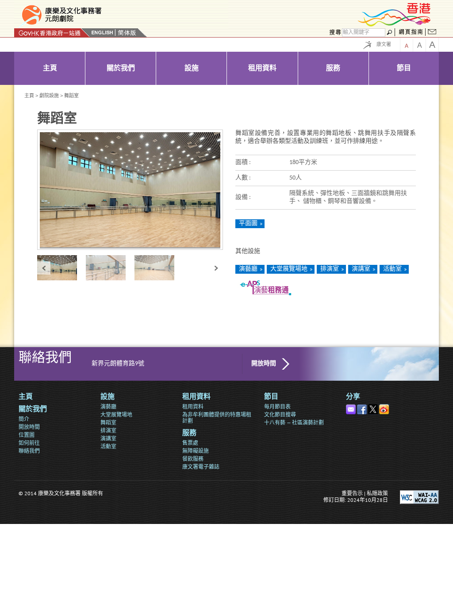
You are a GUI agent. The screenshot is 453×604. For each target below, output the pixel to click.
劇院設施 (49, 95)
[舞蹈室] (61, 267)
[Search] (334, 32)
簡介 (24, 419)
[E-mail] (351, 407)
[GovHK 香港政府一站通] (52, 32)
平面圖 (248, 223)
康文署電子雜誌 (200, 466)
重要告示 (352, 493)
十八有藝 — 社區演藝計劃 (294, 422)
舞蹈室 (108, 422)
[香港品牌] (395, 25)
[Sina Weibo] (384, 407)
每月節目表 (277, 406)
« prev (43, 267)
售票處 (190, 443)
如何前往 (29, 443)
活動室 (392, 269)
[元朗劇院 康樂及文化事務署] (121, 15)
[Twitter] (373, 407)
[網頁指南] (411, 32)
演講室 (361, 269)
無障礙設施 (195, 450)
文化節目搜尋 (280, 414)
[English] (102, 32)
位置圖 (27, 435)
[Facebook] (362, 407)
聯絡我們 (29, 450)
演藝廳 (248, 269)
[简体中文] (127, 32)
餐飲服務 (192, 458)
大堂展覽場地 (288, 269)
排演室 (329, 269)
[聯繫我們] (432, 32)
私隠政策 (377, 493)
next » (216, 267)
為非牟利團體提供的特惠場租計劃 (216, 417)
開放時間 (263, 363)
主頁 (29, 95)
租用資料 (192, 406)
